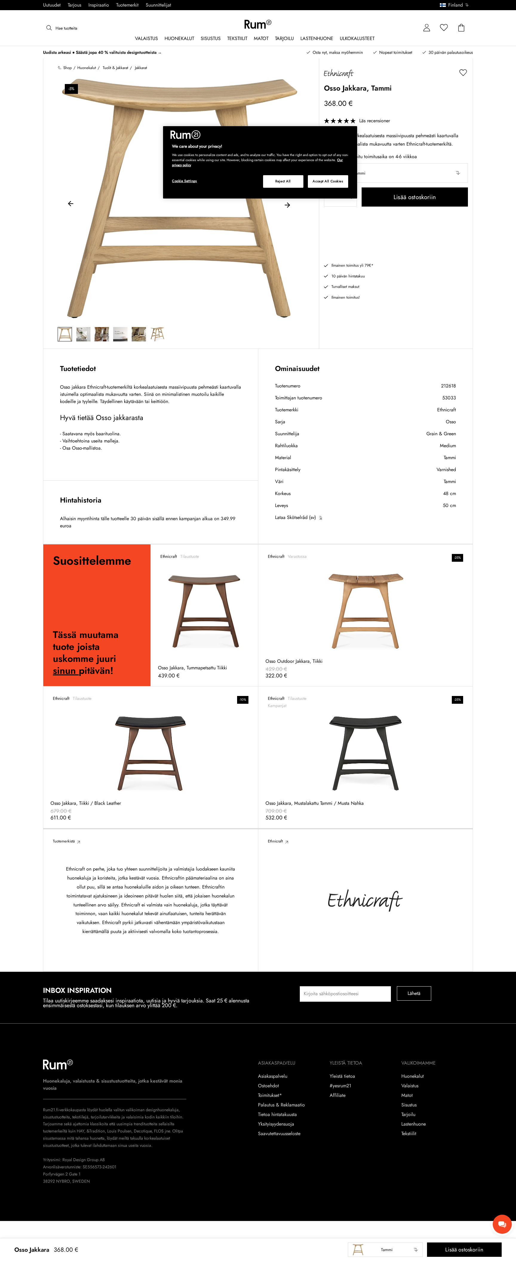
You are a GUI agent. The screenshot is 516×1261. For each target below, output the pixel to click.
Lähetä (414, 993)
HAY (80, 1131)
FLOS (158, 1131)
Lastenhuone (413, 1124)
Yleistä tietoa (342, 1076)
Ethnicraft (446, 409)
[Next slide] (287, 204)
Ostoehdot (268, 1085)
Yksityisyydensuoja (276, 1124)
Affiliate (337, 1095)
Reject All (283, 181)
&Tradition (95, 1131)
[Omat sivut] (426, 28)
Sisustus (409, 1105)
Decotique (143, 1131)
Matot (407, 1095)
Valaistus (409, 1085)
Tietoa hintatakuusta (277, 1114)
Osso (451, 421)
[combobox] (454, 5)
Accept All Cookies (328, 181)
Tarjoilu (408, 1114)
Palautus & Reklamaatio (281, 1105)
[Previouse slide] (71, 204)
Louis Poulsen (119, 1131)
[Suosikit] (444, 28)
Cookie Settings (184, 180)
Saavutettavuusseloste (279, 1133)
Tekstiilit (408, 1133)
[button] (456, 5)
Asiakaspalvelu (272, 1076)
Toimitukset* (270, 1095)
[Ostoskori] (461, 28)
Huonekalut (412, 1076)
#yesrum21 (340, 1085)
